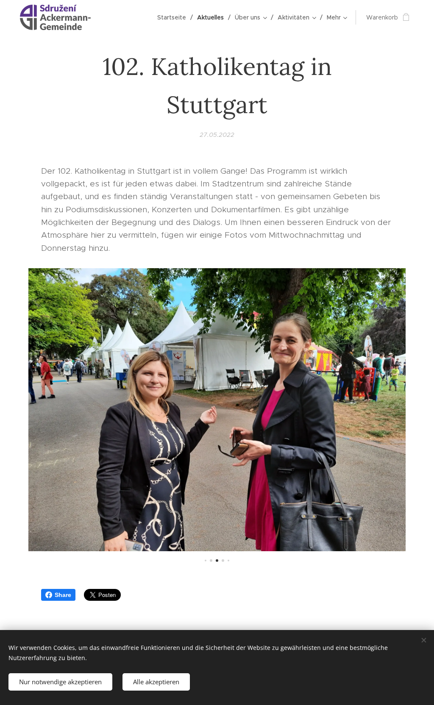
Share (63, 594)
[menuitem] (174, 17)
